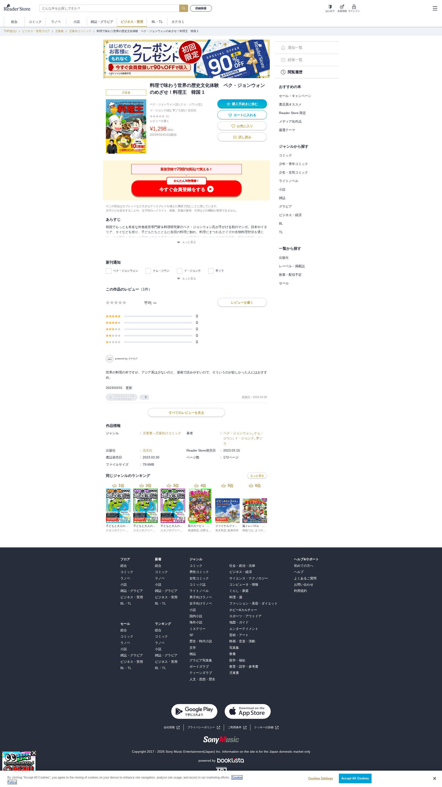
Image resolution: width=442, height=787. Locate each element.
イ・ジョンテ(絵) (160, 110)
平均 (147, 303)
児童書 (59, 31)
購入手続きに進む (245, 104)
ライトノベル (288, 181)
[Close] (435, 778)
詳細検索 (200, 8)
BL (281, 223)
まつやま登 (262, 530)
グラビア (285, 206)
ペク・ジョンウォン (125, 270)
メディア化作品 (290, 121)
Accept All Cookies (355, 778)
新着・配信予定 (290, 274)
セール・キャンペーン (295, 96)
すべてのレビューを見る (186, 412)
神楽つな (247, 530)
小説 (282, 189)
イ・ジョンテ (192, 270)
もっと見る (189, 242)
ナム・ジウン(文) (191, 104)
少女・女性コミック (293, 172)
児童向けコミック (80, 31)
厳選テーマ (287, 130)
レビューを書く (159, 121)
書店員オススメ (290, 104)
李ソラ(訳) (178, 110)
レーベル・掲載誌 (292, 266)
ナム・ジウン (161, 270)
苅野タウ (205, 530)
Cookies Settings (320, 778)
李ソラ (219, 270)
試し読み (244, 137)
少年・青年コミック (293, 164)
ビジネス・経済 (290, 215)
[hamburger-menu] (435, 8)
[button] (266, 727)
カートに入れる (245, 115)
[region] (221, 779)
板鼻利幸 (233, 530)
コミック (285, 155)
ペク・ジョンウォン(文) (164, 104)
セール (284, 283)
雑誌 (282, 198)
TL (281, 232)
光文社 (192, 110)
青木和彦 (220, 530)
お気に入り (245, 126)
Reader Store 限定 (292, 113)
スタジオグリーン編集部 (121, 530)
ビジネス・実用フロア (36, 31)
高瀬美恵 (193, 530)
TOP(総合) (10, 31)
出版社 (284, 257)
